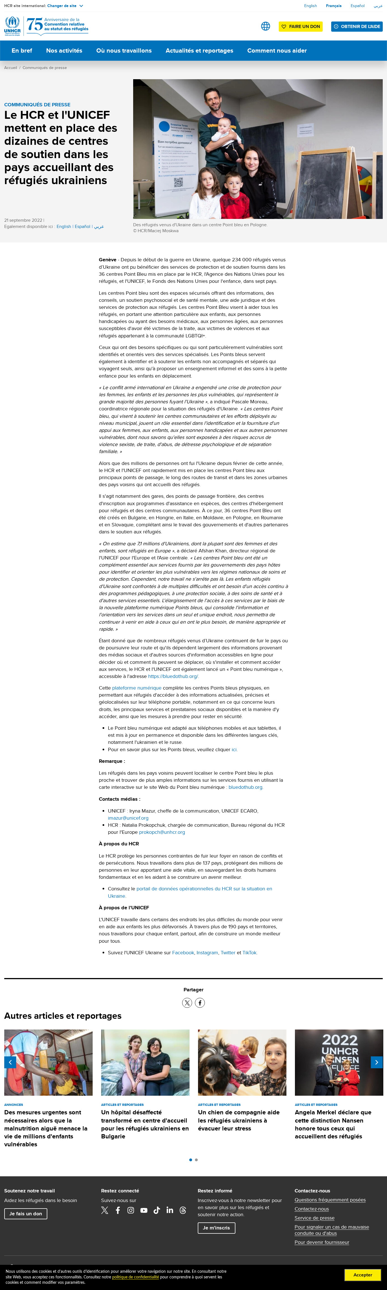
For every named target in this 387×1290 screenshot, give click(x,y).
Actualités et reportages (199, 50)
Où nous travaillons (124, 50)
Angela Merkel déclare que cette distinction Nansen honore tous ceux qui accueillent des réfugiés (333, 1124)
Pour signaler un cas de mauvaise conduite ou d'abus (332, 1230)
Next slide (377, 1062)
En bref (22, 50)
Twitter (228, 952)
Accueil (10, 67)
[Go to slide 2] (198, 1161)
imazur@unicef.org (128, 817)
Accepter (363, 1275)
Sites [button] (265, 26)
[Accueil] (44, 26)
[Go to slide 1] (192, 1161)
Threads (183, 1210)
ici (234, 749)
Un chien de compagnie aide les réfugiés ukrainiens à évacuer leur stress (239, 1120)
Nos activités (64, 50)
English (310, 5)
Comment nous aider (277, 50)
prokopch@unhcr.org (162, 831)
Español (358, 5)
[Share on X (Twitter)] (187, 1003)
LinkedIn (170, 1210)
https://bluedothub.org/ (173, 676)
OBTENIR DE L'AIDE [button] (360, 26)
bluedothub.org (245, 787)
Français (334, 5)
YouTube (144, 1210)
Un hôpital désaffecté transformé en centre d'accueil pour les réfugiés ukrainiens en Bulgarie (145, 1124)
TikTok (249, 952)
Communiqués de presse (45, 67)
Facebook (183, 952)
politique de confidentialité (135, 1277)
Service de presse (315, 1218)
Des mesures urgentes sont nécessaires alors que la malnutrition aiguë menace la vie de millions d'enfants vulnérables (46, 1128)
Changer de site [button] (61, 5)
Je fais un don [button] (25, 1213)
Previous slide (10, 1062)
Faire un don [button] (304, 26)
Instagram (207, 952)
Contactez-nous (312, 1209)
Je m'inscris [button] (216, 1227)
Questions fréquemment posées (330, 1200)
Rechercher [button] (247, 26)
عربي (378, 5)
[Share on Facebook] (200, 1003)
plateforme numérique (136, 687)
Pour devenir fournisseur (322, 1242)
